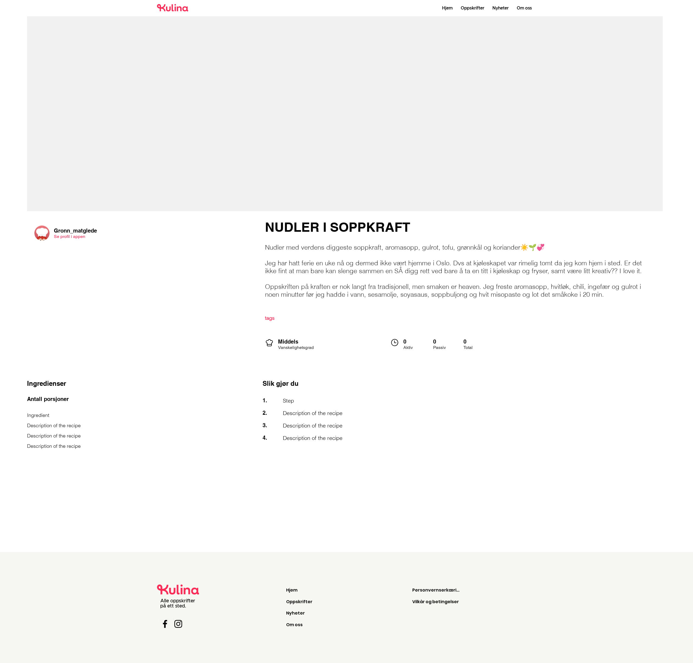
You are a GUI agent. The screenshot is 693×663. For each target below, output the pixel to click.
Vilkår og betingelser (435, 602)
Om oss (294, 625)
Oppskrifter (299, 602)
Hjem (292, 590)
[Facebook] (165, 624)
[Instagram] (178, 624)
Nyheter (295, 613)
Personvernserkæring (437, 590)
